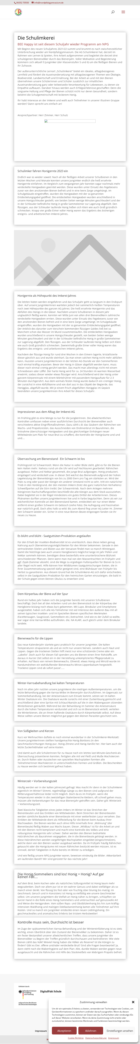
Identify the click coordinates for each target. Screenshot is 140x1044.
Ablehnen (90, 1030)
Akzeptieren (64, 1030)
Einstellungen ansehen (120, 1030)
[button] (133, 1002)
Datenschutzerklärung (96, 1037)
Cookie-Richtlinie (76, 1037)
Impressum (113, 1037)
